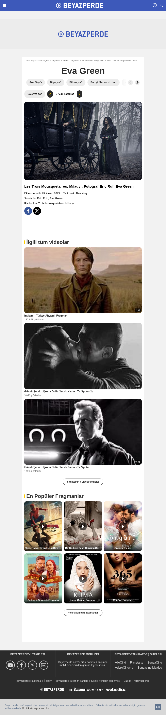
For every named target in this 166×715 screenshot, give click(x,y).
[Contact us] (44, 665)
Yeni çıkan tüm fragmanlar (83, 612)
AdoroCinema (124, 667)
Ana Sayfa (31, 60)
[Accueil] (79, 5)
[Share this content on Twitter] (37, 211)
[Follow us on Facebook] (22, 665)
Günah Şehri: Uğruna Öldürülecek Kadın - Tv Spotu (56, 467)
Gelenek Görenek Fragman (43, 600)
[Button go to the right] (137, 82)
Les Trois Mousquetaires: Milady (53, 203)
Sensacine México (149, 667)
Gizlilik (127, 680)
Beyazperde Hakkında (28, 680)
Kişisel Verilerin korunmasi (105, 680)
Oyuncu (56, 60)
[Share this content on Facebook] (28, 211)
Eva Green (83, 71)
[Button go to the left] (130, 82)
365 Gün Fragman (123, 600)
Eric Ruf (42, 198)
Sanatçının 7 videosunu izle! (83, 481)
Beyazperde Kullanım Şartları (71, 680)
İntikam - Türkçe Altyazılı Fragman (45, 315)
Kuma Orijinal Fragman (83, 600)
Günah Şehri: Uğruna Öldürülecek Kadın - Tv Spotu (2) (58, 391)
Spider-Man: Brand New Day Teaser (43, 548)
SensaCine (154, 662)
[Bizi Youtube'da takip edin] (11, 665)
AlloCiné (120, 662)
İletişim (48, 680)
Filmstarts (136, 662)
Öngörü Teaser (122, 548)
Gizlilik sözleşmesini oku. (36, 708)
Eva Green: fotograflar (93, 60)
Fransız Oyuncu (71, 60)
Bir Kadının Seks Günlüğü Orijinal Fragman (83, 548)
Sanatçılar (44, 60)
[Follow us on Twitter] (33, 665)
